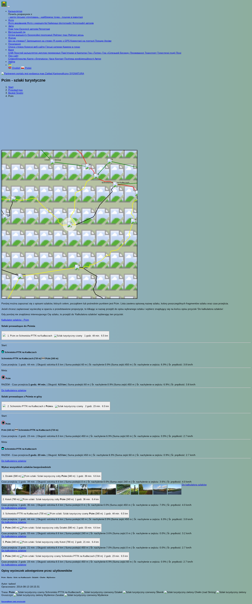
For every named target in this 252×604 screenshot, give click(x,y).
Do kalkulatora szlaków (13, 390)
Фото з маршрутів (37, 23)
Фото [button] (11, 20)
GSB (11, 52)
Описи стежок (16, 46)
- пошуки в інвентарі (71, 17)
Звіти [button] (11, 26)
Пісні (178, 52)
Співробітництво (17, 58)
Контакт (59, 58)
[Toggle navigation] (8, 6)
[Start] (4, 5)
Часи (52, 58)
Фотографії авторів (83, 23)
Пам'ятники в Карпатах (74, 52)
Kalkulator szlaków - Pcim (15, 319)
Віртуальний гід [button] (16, 32)
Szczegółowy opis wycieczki (13, 601)
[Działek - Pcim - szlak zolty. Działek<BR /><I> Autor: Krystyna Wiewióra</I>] (8, 493)
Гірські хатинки (54, 46)
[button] (10, 64)
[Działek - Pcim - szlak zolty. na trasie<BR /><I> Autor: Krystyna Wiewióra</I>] (23, 493)
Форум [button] (12, 37)
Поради (99, 40)
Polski (27, 68)
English (16, 68)
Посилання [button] (14, 43)
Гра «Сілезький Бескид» (116, 52)
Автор (98, 58)
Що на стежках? (17, 40)
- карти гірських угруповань (23, 17)
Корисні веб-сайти (34, 46)
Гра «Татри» (95, 52)
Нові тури (13, 29)
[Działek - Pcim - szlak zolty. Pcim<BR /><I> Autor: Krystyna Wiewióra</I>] (160, 493)
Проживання (137, 52)
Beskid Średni (15, 93)
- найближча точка (49, 17)
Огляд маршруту (18, 35)
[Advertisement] (126, 124)
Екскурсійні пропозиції (40, 35)
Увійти (11, 61)
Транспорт (151, 52)
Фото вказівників (17, 23)
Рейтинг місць (76, 35)
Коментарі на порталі (82, 40)
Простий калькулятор (26, 52)
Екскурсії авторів (29, 29)
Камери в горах (71, 46)
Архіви (107, 40)
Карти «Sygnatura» (38, 58)
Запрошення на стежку (40, 40)
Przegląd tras (15, 90)
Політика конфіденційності (79, 58)
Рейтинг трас (60, 35)
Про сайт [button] (13, 55)
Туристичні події (166, 52)
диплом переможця (49, 52)
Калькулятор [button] (15, 11)
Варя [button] (11, 49)
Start (10, 87)
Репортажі (44, 29)
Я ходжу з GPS (61, 40)
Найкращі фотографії (59, 23)
